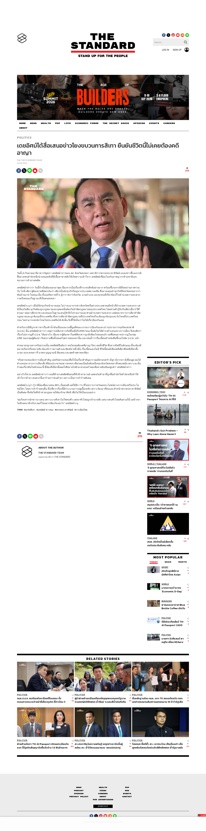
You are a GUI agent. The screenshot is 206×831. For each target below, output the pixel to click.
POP (57, 123)
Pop (127, 787)
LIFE (67, 123)
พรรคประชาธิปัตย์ (64, 409)
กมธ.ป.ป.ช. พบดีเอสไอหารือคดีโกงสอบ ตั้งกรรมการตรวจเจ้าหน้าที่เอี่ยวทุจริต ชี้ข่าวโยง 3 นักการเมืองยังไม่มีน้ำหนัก (41, 700)
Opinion (79, 793)
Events (127, 793)
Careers (103, 793)
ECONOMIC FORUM (86, 123)
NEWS (33, 123)
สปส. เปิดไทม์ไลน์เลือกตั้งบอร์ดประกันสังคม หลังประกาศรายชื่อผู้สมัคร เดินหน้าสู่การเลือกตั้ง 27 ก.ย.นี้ (161, 543)
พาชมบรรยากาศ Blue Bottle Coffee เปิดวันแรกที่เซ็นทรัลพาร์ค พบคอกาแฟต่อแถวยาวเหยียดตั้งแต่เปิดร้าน (173, 606)
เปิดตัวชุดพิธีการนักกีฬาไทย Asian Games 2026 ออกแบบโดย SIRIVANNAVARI (171, 572)
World (151, 464)
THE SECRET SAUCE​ (116, 123)
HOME (22, 123)
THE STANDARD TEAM (31, 160)
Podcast (79, 790)
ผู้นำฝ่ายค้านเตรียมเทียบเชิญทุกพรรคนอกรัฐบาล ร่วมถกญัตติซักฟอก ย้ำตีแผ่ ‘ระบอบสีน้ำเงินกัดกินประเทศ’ (100, 700)
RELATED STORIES (103, 658)
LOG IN (165, 49)
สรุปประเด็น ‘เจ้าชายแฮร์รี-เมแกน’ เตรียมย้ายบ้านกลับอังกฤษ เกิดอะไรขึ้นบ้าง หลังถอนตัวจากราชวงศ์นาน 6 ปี (162, 506)
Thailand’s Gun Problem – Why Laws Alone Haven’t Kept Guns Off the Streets (162, 432)
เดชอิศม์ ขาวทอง (45, 409)
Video (103, 790)
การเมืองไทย (81, 409)
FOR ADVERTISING (103, 799)
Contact (127, 796)
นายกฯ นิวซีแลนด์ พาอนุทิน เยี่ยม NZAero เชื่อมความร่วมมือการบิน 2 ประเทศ (173, 640)
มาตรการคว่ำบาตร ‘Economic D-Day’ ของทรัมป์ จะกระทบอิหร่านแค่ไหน (172, 589)
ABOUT (23, 128)
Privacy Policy (78, 796)
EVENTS (154, 123)
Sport (165, 567)
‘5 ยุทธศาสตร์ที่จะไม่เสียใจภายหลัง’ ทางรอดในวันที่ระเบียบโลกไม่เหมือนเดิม (161, 469)
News (79, 787)
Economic (152, 392)
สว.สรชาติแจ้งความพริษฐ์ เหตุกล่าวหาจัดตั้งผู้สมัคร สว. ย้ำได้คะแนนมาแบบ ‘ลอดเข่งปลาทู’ (99, 745)
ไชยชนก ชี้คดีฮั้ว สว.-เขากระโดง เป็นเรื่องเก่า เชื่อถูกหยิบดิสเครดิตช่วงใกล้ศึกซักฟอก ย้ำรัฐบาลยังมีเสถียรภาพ (157, 745)
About (103, 796)
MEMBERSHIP (103, 806)
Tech (162, 392)
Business (167, 601)
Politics (24, 137)
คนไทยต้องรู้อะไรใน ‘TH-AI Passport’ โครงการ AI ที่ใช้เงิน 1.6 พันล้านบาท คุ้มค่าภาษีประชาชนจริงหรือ (162, 397)
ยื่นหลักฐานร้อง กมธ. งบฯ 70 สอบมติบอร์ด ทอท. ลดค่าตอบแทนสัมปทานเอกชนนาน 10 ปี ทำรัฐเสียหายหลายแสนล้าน (157, 700)
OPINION (139, 123)
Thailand (161, 464)
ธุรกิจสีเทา (30, 409)
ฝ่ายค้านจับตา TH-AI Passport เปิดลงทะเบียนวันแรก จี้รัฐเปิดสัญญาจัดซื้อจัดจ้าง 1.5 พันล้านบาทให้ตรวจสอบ (43, 745)
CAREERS (169, 123)
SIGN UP (177, 49)
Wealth (103, 787)
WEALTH (46, 123)
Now (127, 790)
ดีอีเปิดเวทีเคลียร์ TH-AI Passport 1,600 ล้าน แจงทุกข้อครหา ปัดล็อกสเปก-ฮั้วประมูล (173, 623)
